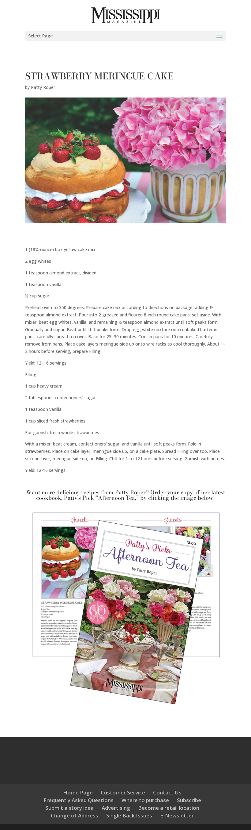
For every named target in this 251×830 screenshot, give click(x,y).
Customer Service (123, 792)
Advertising (116, 807)
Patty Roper (43, 87)
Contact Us (167, 792)
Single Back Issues (129, 815)
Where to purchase (145, 800)
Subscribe (189, 800)
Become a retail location (168, 807)
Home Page (78, 792)
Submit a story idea (69, 807)
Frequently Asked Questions (78, 800)
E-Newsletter (177, 815)
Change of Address (74, 815)
